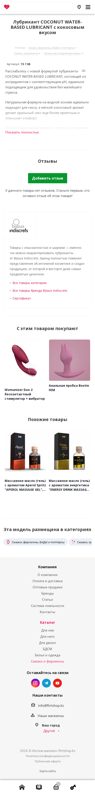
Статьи (47, 599)
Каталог (47, 622)
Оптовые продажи (48, 587)
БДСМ (47, 649)
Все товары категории (30, 283)
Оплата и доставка (47, 581)
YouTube (57, 683)
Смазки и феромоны (47, 661)
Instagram (35, 683)
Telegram (46, 683)
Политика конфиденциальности (48, 756)
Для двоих (47, 642)
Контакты (47, 612)
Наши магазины (51, 715)
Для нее (47, 630)
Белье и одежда (47, 655)
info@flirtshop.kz (51, 705)
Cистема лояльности (47, 605)
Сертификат (22, 298)
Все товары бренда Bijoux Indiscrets (40, 290)
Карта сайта (48, 771)
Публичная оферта (48, 761)
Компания (47, 566)
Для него (47, 636)
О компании (48, 574)
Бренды (47, 593)
